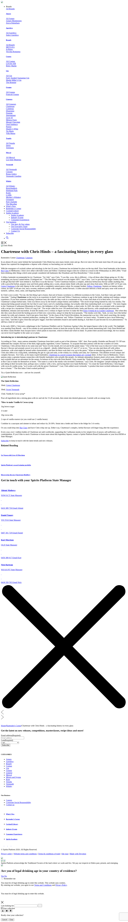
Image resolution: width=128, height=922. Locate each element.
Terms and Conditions (43, 885)
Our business (11, 222)
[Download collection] (2, 911)
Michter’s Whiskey (13, 197)
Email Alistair (17, 508)
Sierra (8, 145)
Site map (65, 854)
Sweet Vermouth (12, 389)
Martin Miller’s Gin (13, 80)
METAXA (10, 47)
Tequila (8, 138)
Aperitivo (9, 28)
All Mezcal (10, 157)
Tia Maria (10, 131)
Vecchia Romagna (13, 52)
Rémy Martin (11, 66)
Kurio (8, 193)
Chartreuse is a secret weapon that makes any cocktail (70, 355)
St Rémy (9, 49)
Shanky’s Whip (12, 129)
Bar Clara (5, 271)
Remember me (10, 879)
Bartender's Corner (13, 726)
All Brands (10, 9)
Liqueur (9, 773)
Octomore (10, 199)
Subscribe (10, 233)
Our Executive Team (19, 226)
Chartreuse (10, 106)
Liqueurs (9, 99)
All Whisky (10, 186)
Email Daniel (17, 533)
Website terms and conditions (25, 854)
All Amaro (10, 18)
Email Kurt (16, 558)
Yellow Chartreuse (94, 286)
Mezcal (8, 153)
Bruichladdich (11, 188)
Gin (7, 71)
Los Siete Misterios (13, 160)
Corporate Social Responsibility (23, 229)
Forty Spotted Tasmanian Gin (17, 78)
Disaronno (10, 111)
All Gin (9, 76)
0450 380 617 (6, 558)
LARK (9, 195)
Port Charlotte (11, 202)
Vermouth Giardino (13, 176)
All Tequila (10, 143)
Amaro (8, 14)
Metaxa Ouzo (11, 120)
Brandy (8, 40)
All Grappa (10, 92)
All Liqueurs (11, 104)
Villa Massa (10, 133)
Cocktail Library (12, 211)
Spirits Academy (12, 213)
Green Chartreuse (8, 286)
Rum (8, 779)
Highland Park (12, 190)
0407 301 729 (6, 533)
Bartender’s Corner (13, 208)
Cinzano (9, 172)
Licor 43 (9, 118)
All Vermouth (11, 169)
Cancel (4, 920)
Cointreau (10, 109)
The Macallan (11, 204)
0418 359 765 (6, 582)
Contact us (10, 805)
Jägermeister (11, 115)
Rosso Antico (11, 174)
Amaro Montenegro (14, 21)
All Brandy (10, 45)
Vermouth (9, 165)
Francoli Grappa (12, 94)
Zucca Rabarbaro (13, 23)
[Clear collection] (10, 911)
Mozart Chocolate (13, 122)
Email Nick (17, 582)
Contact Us (15, 231)
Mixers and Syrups (13, 777)
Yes (2, 876)
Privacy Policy (61, 885)
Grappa (9, 87)
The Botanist (11, 82)
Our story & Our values (20, 224)
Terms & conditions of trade (49, 854)
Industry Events (17, 217)
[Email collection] (6, 911)
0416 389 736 (6, 508)
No (5, 876)
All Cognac (10, 61)
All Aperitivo (11, 33)
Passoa (8, 127)
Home (3, 726)
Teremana (10, 148)
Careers (9, 800)
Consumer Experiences (20, 220)
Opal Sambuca (12, 124)
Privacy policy (6, 854)
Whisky (8, 181)
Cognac (8, 56)
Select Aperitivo (12, 35)
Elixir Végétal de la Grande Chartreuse (98, 311)
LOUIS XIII (11, 64)
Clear (11, 920)
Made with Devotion (78, 854)
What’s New (11, 206)
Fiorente (9, 113)
